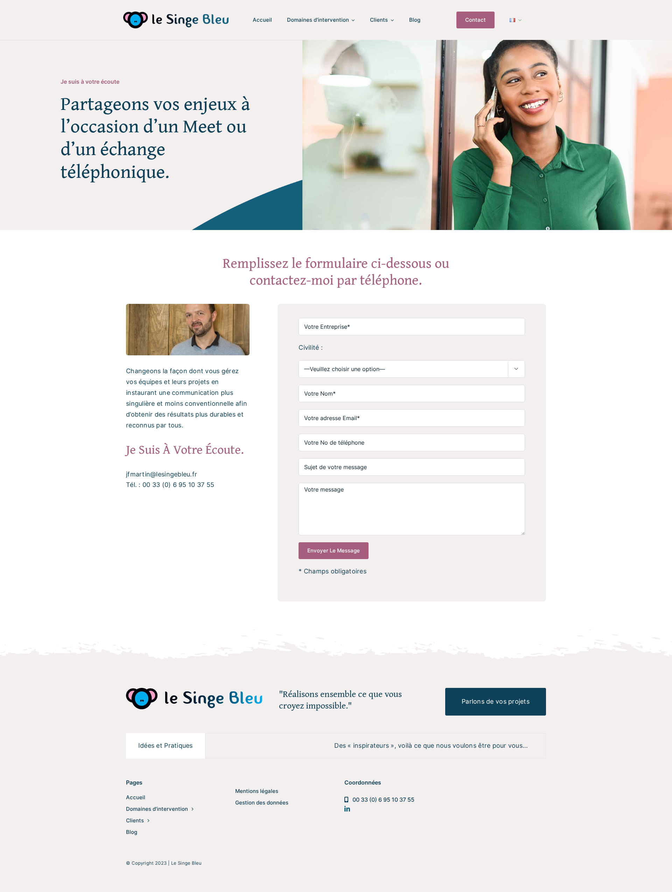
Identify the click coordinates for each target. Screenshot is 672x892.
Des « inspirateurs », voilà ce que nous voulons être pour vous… (398, 745)
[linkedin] (347, 808)
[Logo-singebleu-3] (175, 14)
